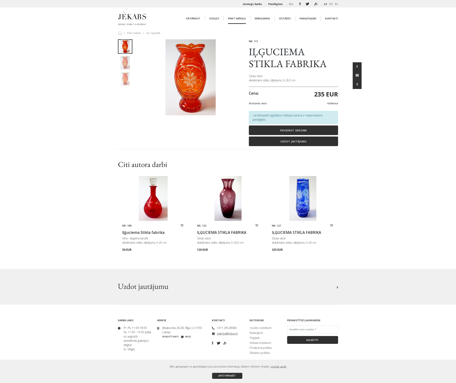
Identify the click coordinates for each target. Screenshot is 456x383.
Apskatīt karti (170, 336)
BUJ (291, 4)
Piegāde (255, 338)
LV (325, 4)
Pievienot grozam (293, 130)
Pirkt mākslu (237, 18)
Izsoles (214, 18)
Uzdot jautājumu (294, 141)
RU (336, 4)
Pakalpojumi (308, 18)
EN (331, 4)
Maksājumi (256, 333)
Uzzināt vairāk (278, 366)
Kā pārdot (193, 18)
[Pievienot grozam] (181, 226)
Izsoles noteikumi (260, 328)
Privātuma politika (261, 348)
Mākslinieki (262, 18)
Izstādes (285, 18)
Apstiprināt (227, 375)
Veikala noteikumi (260, 343)
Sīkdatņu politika (260, 353)
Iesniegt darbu (253, 4)
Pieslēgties (275, 4)
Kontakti (331, 18)
